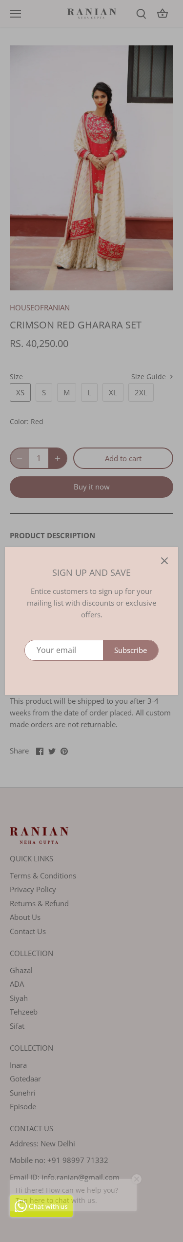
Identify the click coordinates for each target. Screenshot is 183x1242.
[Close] (164, 560)
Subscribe (130, 650)
